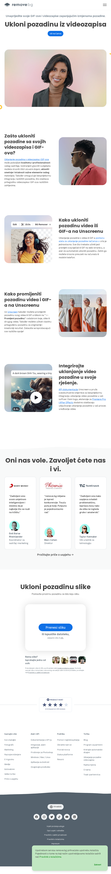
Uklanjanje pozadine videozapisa (92, 758)
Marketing (8, 749)
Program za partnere (93, 744)
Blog (86, 740)
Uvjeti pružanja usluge (55, 826)
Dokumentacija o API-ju (41, 740)
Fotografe (9, 744)
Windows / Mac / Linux (40, 757)
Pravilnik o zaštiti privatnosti (38, 672)
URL (62, 638)
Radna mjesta (90, 764)
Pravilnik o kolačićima (55, 839)
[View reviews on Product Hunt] (55, 704)
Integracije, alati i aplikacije (38, 746)
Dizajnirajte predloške (40, 767)
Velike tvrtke (9, 774)
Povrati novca (63, 749)
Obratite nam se (64, 744)
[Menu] (105, 5)
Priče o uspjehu (11, 779)
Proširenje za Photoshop (42, 752)
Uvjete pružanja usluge (65, 668)
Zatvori (97, 864)
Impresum (55, 843)
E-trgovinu (9, 759)
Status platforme (65, 754)
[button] (55, 33)
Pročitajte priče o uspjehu (54, 554)
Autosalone (9, 769)
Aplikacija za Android (40, 762)
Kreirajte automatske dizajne (93, 751)
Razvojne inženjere (12, 754)
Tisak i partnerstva (92, 774)
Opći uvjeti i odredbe (55, 830)
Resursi (60, 759)
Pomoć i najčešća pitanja (68, 740)
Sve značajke (10, 740)
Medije (7, 764)
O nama (87, 769)
